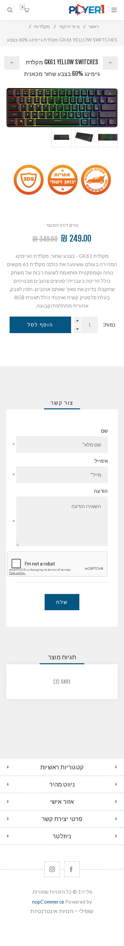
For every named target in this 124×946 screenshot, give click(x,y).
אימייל (101, 461)
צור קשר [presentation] (62, 402)
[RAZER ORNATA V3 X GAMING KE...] (12, 63)
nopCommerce (48, 902)
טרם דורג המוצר (62, 225)
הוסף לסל (40, 325)
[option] (107, 145)
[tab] (62, 402)
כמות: (109, 325)
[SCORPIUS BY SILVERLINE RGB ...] (110, 63)
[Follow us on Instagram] (52, 869)
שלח (62, 602)
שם (104, 431)
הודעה (101, 491)
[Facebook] (72, 869)
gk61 (66, 682)
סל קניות (22, 7)
